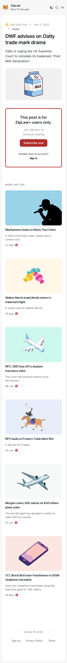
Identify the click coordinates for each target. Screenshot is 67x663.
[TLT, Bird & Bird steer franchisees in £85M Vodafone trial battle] (33, 566)
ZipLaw (15, 5)
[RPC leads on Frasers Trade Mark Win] (33, 426)
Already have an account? (33, 156)
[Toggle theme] (51, 7)
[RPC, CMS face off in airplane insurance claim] (33, 357)
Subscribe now (34, 143)
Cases (15, 28)
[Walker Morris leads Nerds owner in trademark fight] (33, 287)
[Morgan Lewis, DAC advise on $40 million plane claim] (33, 494)
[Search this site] (56, 7)
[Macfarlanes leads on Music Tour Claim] (33, 219)
